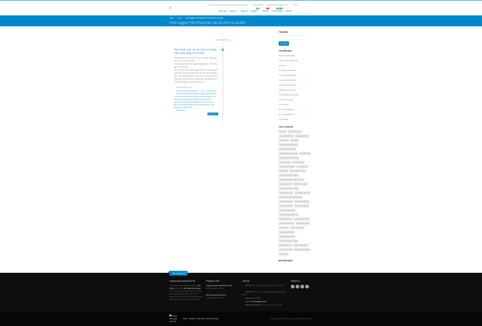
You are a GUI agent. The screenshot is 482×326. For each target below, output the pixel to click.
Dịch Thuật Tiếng (212, 319)
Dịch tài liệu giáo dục (302, 193)
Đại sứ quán (283, 254)
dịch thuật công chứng (192, 288)
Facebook (293, 286)
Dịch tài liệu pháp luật (287, 210)
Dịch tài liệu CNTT (285, 184)
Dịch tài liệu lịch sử (286, 206)
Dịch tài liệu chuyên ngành (288, 175)
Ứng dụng (284, 119)
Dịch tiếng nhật (284, 162)
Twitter (297, 286)
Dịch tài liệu (283, 171)
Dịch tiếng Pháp (298, 162)
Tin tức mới (284, 104)
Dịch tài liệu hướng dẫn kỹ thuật (290, 197)
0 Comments (181, 110)
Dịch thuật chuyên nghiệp (288, 145)
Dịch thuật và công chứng (288, 153)
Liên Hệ (289, 11)
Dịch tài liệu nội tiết (301, 206)
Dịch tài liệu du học (286, 193)
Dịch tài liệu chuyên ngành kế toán (291, 180)
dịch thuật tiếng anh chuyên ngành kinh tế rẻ (194, 105)
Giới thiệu (222, 11)
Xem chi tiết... (213, 114)
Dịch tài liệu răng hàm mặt (288, 215)
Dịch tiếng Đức (302, 167)
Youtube (302, 286)
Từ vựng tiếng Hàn (287, 114)
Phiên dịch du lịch (285, 245)
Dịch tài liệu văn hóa (286, 223)
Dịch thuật (294, 140)
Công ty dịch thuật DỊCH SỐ (188, 91)
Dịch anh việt (283, 140)
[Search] (310, 5)
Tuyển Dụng (277, 10)
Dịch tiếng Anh (305, 153)
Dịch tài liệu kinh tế (286, 201)
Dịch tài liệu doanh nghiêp (288, 188)
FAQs (185, 319)
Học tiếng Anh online (288, 70)
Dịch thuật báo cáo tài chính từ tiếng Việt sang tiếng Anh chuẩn (195, 51)
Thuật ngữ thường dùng (289, 95)
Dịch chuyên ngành (209, 91)
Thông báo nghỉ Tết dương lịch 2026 (219, 285)
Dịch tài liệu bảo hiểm (297, 171)
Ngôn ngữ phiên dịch (288, 90)
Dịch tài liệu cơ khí (300, 184)
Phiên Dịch (200, 319)
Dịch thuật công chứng (287, 149)
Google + (307, 286)
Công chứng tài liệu (286, 136)
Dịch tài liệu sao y (285, 219)
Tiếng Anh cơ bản (286, 100)
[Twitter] (302, 11)
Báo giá (244, 11)
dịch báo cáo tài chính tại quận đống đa (190, 94)
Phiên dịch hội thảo (301, 245)
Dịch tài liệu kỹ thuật (302, 201)
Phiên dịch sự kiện (285, 249)
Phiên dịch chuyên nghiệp (288, 241)
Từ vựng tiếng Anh (287, 109)
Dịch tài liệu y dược (302, 223)
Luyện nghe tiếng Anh (288, 80)
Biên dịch (282, 132)
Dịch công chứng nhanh (289, 60)
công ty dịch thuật (302, 136)
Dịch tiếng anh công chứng (288, 158)
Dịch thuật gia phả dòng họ (216, 295)
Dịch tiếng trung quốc (287, 167)
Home (171, 18)
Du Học (283, 65)
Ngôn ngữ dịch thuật (287, 85)
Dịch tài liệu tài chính (301, 219)
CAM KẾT (255, 10)
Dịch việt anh (283, 228)
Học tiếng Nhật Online (288, 75)
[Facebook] (297, 11)
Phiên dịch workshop (302, 249)
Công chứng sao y (294, 132)
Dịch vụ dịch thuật (297, 228)
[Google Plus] (310, 11)
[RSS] (306, 11)
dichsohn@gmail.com (259, 301)
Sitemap (192, 319)
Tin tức (265, 10)
